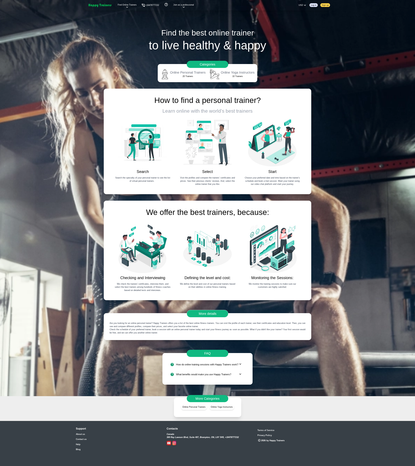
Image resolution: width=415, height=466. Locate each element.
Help (78, 444)
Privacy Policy (264, 435)
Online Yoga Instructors (222, 407)
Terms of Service (265, 430)
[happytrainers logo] (100, 5)
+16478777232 (152, 5)
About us (80, 434)
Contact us (81, 439)
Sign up (325, 5)
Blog (78, 449)
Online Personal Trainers (194, 407)
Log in (313, 5)
